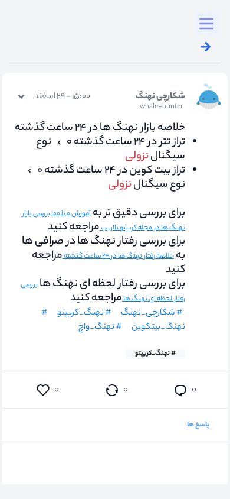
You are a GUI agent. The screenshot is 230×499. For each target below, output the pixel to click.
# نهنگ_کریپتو (155, 353)
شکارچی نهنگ (160, 102)
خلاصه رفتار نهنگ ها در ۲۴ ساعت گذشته (118, 257)
